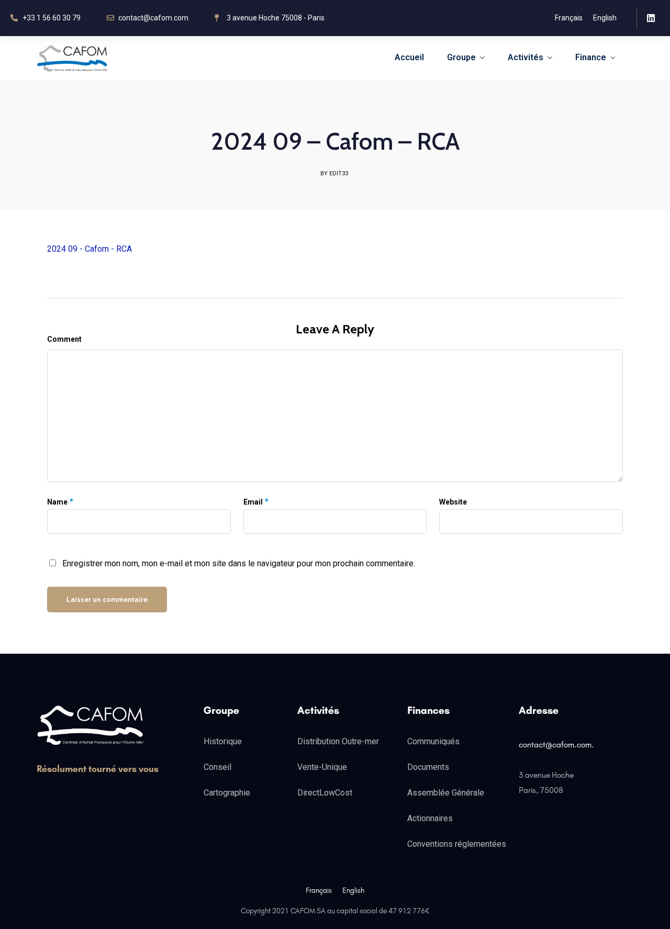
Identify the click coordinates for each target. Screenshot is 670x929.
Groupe (461, 57)
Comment (64, 339)
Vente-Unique (322, 767)
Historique (223, 741)
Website (453, 502)
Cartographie (227, 793)
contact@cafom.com (555, 744)
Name (57, 502)
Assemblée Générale (445, 793)
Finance (590, 57)
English (605, 18)
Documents (428, 767)
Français (569, 18)
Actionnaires (430, 818)
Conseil (217, 767)
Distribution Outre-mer (338, 741)
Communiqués (433, 741)
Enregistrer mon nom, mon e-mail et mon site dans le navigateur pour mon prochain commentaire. (238, 563)
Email (253, 502)
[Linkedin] (651, 18)
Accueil (409, 57)
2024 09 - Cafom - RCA (89, 249)
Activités (525, 57)
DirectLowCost (324, 793)
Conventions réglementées (456, 844)
